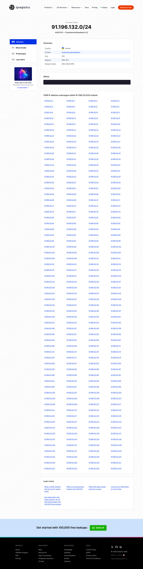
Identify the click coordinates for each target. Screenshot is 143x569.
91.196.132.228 (49, 433)
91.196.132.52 (49, 177)
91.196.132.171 (116, 346)
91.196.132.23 (116, 130)
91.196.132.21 (71, 130)
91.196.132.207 (116, 398)
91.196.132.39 (116, 153)
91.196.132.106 (94, 252)
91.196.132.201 (72, 393)
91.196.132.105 (72, 252)
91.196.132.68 (49, 200)
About (17, 550)
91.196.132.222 (94, 422)
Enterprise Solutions (46, 558)
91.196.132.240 (49, 451)
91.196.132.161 (71, 334)
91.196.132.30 (93, 142)
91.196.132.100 (49, 247)
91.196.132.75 (115, 206)
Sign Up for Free (126, 7)
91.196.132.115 (116, 264)
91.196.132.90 (93, 229)
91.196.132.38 (93, 153)
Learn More (18, 59)
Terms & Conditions (93, 558)
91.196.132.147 (116, 311)
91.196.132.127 (116, 282)
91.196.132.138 (94, 299)
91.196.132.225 (72, 428)
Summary (17, 41)
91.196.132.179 (116, 357)
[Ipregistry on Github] (116, 548)
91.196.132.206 (94, 398)
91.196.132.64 (49, 194)
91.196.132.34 (93, 147)
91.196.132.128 (49, 287)
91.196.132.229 (72, 433)
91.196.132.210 (94, 404)
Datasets (67, 553)
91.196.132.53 (71, 177)
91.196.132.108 (49, 258)
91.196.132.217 (72, 416)
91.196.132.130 (94, 287)
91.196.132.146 (94, 311)
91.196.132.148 (49, 317)
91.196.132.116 (49, 270)
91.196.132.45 (71, 165)
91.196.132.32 (49, 147)
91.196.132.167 (116, 340)
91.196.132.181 (71, 363)
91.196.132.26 (93, 136)
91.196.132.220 (49, 422)
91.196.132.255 (116, 468)
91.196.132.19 (115, 124)
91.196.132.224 (49, 428)
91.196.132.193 (72, 381)
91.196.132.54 (93, 177)
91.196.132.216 (49, 416)
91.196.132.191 (116, 375)
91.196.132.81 (71, 217)
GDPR (88, 553)
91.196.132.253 (72, 468)
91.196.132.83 (116, 217)
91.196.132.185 (72, 369)
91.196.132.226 (94, 428)
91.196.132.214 (94, 410)
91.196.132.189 (72, 375)
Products (48, 7)
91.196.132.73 (71, 206)
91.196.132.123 (116, 276)
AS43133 (59, 32)
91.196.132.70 (93, 200)
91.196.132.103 (116, 247)
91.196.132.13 (71, 118)
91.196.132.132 (49, 293)
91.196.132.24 (49, 136)
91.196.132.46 (93, 165)
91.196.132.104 (49, 252)
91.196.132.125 (72, 282)
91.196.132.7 (115, 106)
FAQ (16, 555)
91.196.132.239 (116, 445)
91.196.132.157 (72, 328)
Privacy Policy (91, 555)
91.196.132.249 (72, 463)
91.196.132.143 (116, 305)
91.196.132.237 (72, 445)
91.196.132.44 (49, 165)
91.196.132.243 (116, 451)
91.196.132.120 (49, 276)
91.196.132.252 (49, 468)
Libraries (67, 561)
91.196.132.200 (49, 393)
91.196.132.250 (94, 463)
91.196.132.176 (49, 357)
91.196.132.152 (49, 322)
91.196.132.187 (116, 369)
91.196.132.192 (49, 381)
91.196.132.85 (71, 223)
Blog (40, 550)
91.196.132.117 (71, 270)
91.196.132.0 (48, 101)
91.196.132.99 (116, 241)
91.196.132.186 (94, 369)
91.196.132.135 (116, 293)
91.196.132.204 (49, 398)
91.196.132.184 (49, 369)
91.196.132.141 (71, 305)
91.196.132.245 (72, 457)
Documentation (69, 555)
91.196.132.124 (49, 282)
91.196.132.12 (49, 118)
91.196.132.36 (49, 153)
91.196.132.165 (72, 340)
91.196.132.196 (49, 387)
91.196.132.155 (116, 322)
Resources (76, 7)
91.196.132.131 (116, 287)
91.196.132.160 (49, 334)
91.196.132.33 (71, 147)
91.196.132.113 (71, 264)
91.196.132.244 (49, 457)
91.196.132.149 (72, 317)
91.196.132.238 (94, 445)
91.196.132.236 (49, 445)
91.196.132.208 (49, 404)
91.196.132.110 (94, 258)
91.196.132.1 (71, 101)
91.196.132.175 (116, 352)
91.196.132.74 (93, 206)
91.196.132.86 (93, 223)
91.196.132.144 (49, 311)
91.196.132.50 (93, 171)
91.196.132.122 (94, 276)
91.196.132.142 (94, 305)
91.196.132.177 (72, 357)
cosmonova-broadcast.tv (71, 52)
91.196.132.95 (116, 235)
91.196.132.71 (115, 200)
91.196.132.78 (93, 212)
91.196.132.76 (49, 212)
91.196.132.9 (71, 112)
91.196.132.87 (115, 223)
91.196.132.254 (94, 468)
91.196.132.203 (116, 393)
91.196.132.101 (71, 247)
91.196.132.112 (49, 264)
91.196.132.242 (94, 451)
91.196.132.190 (94, 375)
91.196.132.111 (116, 258)
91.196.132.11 (115, 112)
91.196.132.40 (49, 159)
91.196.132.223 (116, 422)
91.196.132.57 (71, 182)
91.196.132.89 (71, 229)
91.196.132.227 (116, 428)
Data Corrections (45, 555)
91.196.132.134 (94, 293)
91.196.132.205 (72, 398)
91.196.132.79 (115, 212)
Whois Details (19, 47)
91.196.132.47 (115, 165)
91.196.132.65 (71, 194)
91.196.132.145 (72, 311)
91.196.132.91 (115, 229)
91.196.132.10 (93, 112)
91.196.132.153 (72, 322)
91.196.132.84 (49, 223)
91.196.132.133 (72, 293)
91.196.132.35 (116, 147)
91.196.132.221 (72, 422)
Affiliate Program (21, 553)
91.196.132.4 (48, 106)
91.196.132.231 (116, 433)
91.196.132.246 (94, 457)
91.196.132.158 (94, 328)
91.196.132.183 (116, 363)
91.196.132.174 (94, 352)
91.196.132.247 (116, 457)
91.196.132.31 (115, 142)
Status (104, 7)
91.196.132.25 (71, 136)
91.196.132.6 (93, 106)
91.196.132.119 (116, 270)
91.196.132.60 (49, 188)
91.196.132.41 (71, 159)
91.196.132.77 (71, 212)
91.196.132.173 (72, 352)
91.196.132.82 (93, 217)
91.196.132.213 (72, 410)
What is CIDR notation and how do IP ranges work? (52, 489)
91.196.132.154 (94, 322)
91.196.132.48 (49, 171)
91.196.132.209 (72, 404)
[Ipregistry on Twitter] (112, 548)
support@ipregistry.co (119, 559)
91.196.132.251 (116, 463)
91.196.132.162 (94, 334)
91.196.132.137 (72, 299)
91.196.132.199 (116, 387)
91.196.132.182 (94, 363)
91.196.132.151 (116, 317)
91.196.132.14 (93, 118)
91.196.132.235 (116, 439)
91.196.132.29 (71, 142)
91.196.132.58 (93, 182)
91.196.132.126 (94, 282)
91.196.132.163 (116, 334)
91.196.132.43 (116, 159)
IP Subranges (19, 53)
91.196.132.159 (116, 328)
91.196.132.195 (116, 381)
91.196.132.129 (72, 287)
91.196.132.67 (115, 194)
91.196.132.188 (49, 375)
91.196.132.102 (94, 247)
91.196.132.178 (94, 357)
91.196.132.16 (49, 124)
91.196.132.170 (94, 346)
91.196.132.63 (116, 188)
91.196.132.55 (116, 177)
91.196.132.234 (94, 439)
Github (66, 558)
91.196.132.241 (72, 451)
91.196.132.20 (49, 130)
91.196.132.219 (116, 416)
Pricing (94, 7)
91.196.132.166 (94, 340)
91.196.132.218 (94, 416)
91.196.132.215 (116, 410)
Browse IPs (43, 553)
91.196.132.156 (49, 328)
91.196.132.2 (93, 101)
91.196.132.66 (93, 194)
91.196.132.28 (49, 142)
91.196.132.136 (49, 299)
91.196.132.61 (71, 188)
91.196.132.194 (94, 381)
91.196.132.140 (49, 305)
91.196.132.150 (94, 317)
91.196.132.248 (49, 463)
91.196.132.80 (49, 217)
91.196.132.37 (71, 153)
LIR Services (62, 7)
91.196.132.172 (49, 352)
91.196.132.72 (49, 206)
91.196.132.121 (71, 276)
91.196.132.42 (93, 159)
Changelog (68, 550)
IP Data (41, 561)
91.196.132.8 (48, 112)
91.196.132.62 (93, 188)
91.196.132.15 (115, 118)
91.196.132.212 (49, 410)
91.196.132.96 (49, 241)
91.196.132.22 (93, 130)
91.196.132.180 (49, 363)
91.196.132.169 (72, 346)
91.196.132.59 (116, 182)
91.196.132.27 (115, 136)
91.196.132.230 (94, 433)
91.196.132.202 (94, 393)
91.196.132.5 (71, 106)
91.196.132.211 (116, 404)
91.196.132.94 (93, 235)
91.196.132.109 (72, 258)
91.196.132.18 (93, 124)
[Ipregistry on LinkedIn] (121, 548)
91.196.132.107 (116, 252)
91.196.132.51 (115, 171)
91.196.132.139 (116, 299)
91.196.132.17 (71, 124)
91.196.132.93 (71, 235)
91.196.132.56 (49, 182)
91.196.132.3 (115, 101)
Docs (87, 7)
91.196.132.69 (71, 200)
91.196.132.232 (49, 439)
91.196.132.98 (93, 241)
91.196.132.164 (49, 340)
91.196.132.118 (94, 270)
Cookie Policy (91, 550)
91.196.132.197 (72, 387)
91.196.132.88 (49, 229)
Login (113, 7)
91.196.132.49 (71, 171)
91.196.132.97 (71, 241)
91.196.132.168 (49, 346)
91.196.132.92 (49, 235)
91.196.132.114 (94, 264)
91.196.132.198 (94, 387)
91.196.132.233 (72, 439)
